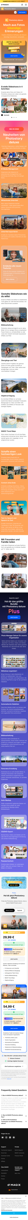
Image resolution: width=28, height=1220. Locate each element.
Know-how (4, 1153)
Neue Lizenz (9, 910)
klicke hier (9, 1078)
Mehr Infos (17, 1173)
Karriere (3, 1176)
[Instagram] (6, 1137)
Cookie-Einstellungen (14, 1217)
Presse (3, 1178)
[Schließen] (26, 1196)
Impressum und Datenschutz (6, 1210)
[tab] (11, 117)
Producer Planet (19, 1155)
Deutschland (14, 1189)
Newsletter (4, 1173)
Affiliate (3, 1161)
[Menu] (25, 4)
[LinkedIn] (10, 1137)
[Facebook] (13, 1137)
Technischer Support (6, 1150)
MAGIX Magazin (19, 1150)
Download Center (5, 1155)
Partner (3, 1158)
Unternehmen (4, 1170)
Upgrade (19, 910)
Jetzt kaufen (22, 12)
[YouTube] (2, 1137)
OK (14, 1213)
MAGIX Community (19, 1153)
